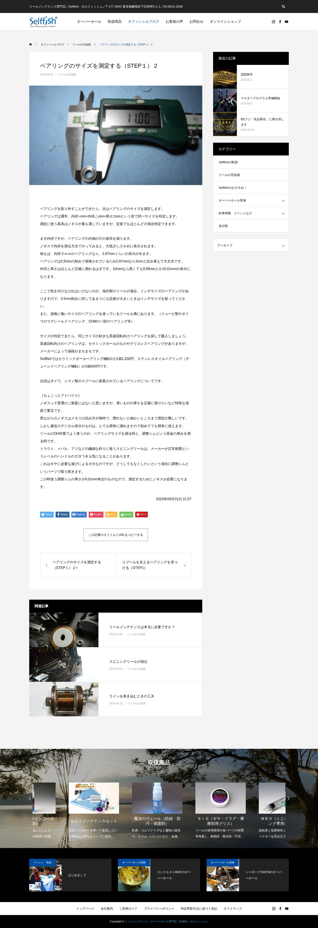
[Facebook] (280, 21)
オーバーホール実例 (232, 200)
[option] (64, 807)
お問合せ (196, 21)
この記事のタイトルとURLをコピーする (115, 535)
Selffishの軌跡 (228, 162)
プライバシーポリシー (159, 908)
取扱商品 (115, 21)
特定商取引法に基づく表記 (199, 908)
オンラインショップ (225, 21)
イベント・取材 (43, 862)
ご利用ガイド (128, 908)
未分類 (223, 226)
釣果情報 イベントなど (235, 213)
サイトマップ (233, 908)
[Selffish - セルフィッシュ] (43, 21)
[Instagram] (273, 21)
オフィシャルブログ (143, 21)
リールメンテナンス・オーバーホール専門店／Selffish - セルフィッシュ (166, 921)
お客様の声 (174, 21)
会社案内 (107, 908)
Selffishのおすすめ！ (233, 187)
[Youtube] (286, 21)
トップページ (85, 908)
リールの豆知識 (67, 74)
